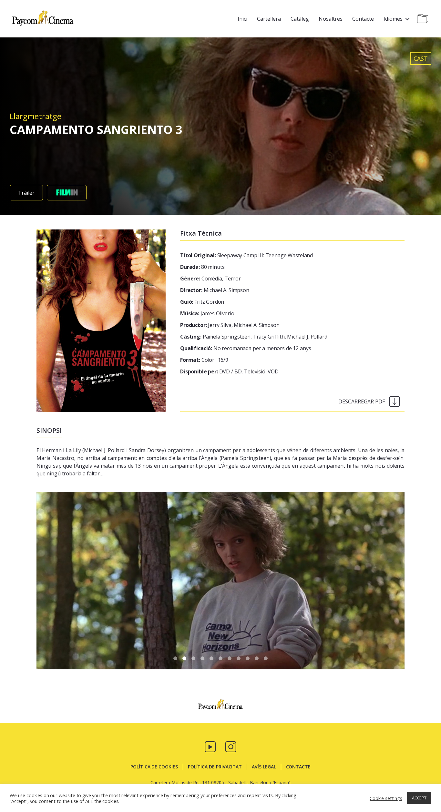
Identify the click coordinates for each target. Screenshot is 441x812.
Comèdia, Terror (210, 278)
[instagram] (230, 746)
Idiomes (393, 18)
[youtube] (210, 746)
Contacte (363, 18)
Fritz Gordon (202, 301)
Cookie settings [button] (386, 798)
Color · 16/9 (204, 359)
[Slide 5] (220, 658)
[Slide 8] (248, 658)
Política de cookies (154, 767)
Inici (242, 18)
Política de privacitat (215, 767)
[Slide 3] (202, 658)
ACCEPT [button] (419, 798)
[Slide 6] (229, 658)
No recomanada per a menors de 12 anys (245, 348)
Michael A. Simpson (214, 290)
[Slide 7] (239, 658)
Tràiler (26, 192)
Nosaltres (331, 18)
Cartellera (269, 18)
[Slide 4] (211, 658)
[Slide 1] (184, 658)
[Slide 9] (257, 658)
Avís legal (264, 767)
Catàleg (300, 18)
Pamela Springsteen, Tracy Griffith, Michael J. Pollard (253, 336)
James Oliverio (207, 313)
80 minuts (202, 266)
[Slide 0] (175, 658)
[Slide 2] (193, 658)
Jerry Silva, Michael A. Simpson (230, 325)
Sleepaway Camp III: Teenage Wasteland (246, 255)
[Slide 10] (266, 658)
